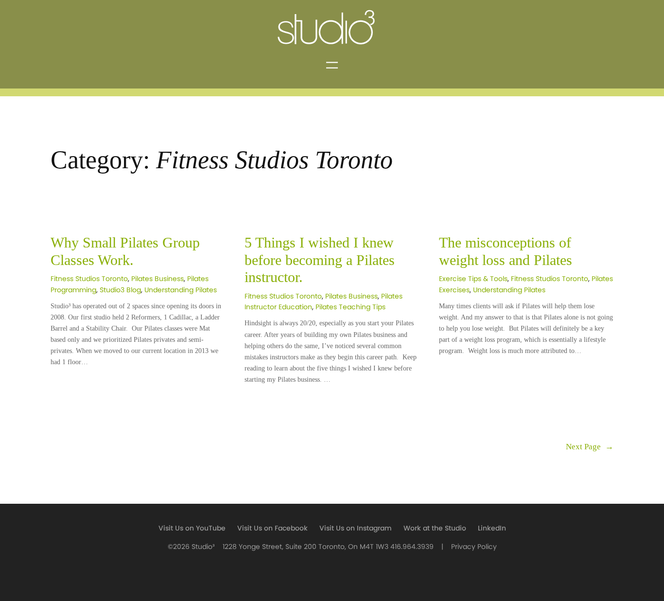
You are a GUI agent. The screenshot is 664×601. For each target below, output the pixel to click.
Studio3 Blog (120, 290)
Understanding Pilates (180, 290)
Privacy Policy (474, 546)
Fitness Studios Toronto (89, 279)
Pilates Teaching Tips (350, 307)
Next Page (589, 446)
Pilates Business (157, 279)
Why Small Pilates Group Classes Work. (125, 251)
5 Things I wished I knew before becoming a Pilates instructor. (320, 260)
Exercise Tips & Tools (473, 279)
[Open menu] (332, 65)
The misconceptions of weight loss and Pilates (507, 251)
